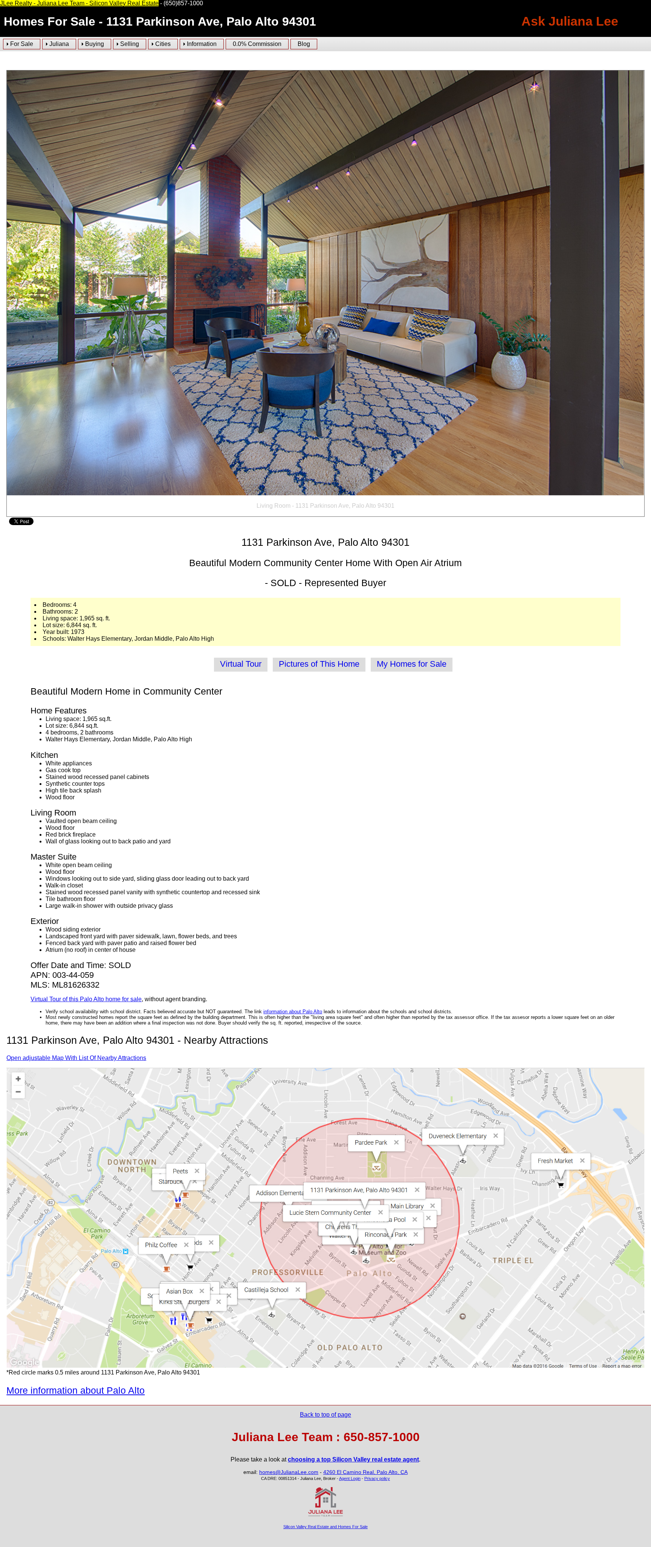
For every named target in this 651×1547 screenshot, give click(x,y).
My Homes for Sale (411, 664)
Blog (304, 44)
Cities (163, 44)
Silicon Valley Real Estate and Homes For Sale (325, 1526)
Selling (129, 44)
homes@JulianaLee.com (288, 1472)
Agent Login (350, 1478)
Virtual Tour (241, 664)
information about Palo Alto (292, 1011)
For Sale (21, 44)
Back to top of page (325, 1414)
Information (202, 44)
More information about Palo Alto (75, 1390)
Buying (94, 44)
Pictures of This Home (319, 664)
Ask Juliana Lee (569, 21)
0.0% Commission (257, 44)
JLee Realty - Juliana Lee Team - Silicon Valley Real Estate (79, 3)
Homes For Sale (49, 21)
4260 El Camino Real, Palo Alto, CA (365, 1472)
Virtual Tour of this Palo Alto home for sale (86, 999)
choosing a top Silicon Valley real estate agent (353, 1459)
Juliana (59, 44)
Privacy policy (377, 1478)
